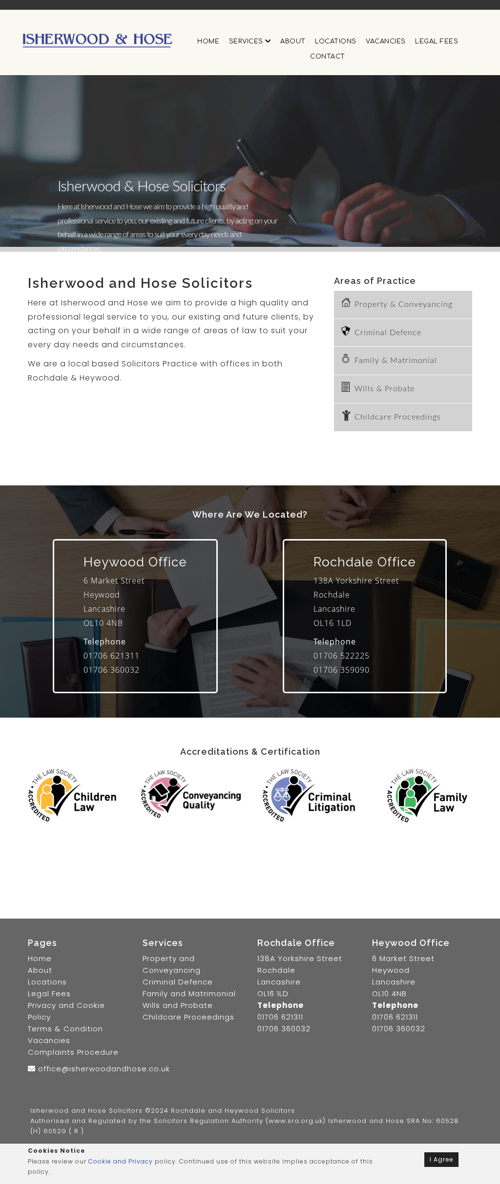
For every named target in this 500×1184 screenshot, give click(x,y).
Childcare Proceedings (397, 417)
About (293, 41)
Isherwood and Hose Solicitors (86, 1110)
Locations (335, 41)
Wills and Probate (178, 1005)
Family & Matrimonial (395, 360)
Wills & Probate (384, 389)
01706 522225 (341, 655)
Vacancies (386, 41)
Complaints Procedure (73, 1052)
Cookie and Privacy (120, 1161)
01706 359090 (341, 669)
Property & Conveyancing (403, 304)
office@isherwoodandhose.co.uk (103, 1069)
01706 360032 (111, 669)
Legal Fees (436, 41)
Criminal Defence (387, 333)
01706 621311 (111, 655)
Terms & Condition (65, 1028)
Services (247, 41)
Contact (327, 56)
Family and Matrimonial (189, 993)
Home (208, 41)
